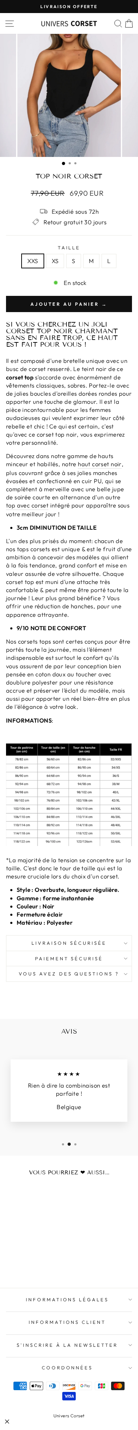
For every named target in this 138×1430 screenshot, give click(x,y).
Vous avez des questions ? (69, 973)
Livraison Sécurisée (69, 943)
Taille (69, 247)
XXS (32, 260)
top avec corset (27, 505)
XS (55, 260)
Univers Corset (69, 1415)
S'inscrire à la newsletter (67, 1345)
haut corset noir (100, 464)
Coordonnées (67, 1367)
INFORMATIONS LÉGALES (67, 1299)
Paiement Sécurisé (69, 958)
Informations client (67, 1322)
